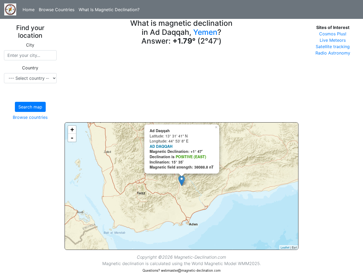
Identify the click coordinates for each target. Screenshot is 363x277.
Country (30, 67)
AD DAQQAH (161, 146)
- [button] (72, 137)
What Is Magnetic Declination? (109, 9)
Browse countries (30, 117)
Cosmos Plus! (332, 33)
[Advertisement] (182, 85)
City (30, 45)
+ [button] (72, 129)
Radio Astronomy (332, 53)
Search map (30, 107)
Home (29, 9)
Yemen (205, 32)
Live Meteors (333, 40)
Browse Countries (56, 9)
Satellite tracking (333, 46)
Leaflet (285, 247)
